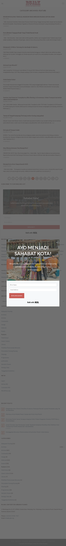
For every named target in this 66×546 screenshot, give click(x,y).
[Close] (57, 242)
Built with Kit (33, 302)
